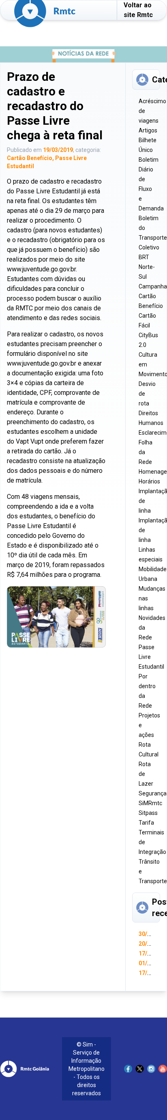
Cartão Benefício (29, 158)
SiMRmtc (150, 803)
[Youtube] (162, 1069)
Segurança (153, 793)
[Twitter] (139, 1069)
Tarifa (146, 822)
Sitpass (148, 813)
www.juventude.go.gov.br (41, 269)
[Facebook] (128, 1069)
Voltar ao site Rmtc (138, 10)
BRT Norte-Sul (147, 267)
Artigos (148, 130)
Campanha (153, 286)
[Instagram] (151, 1069)
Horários (149, 481)
